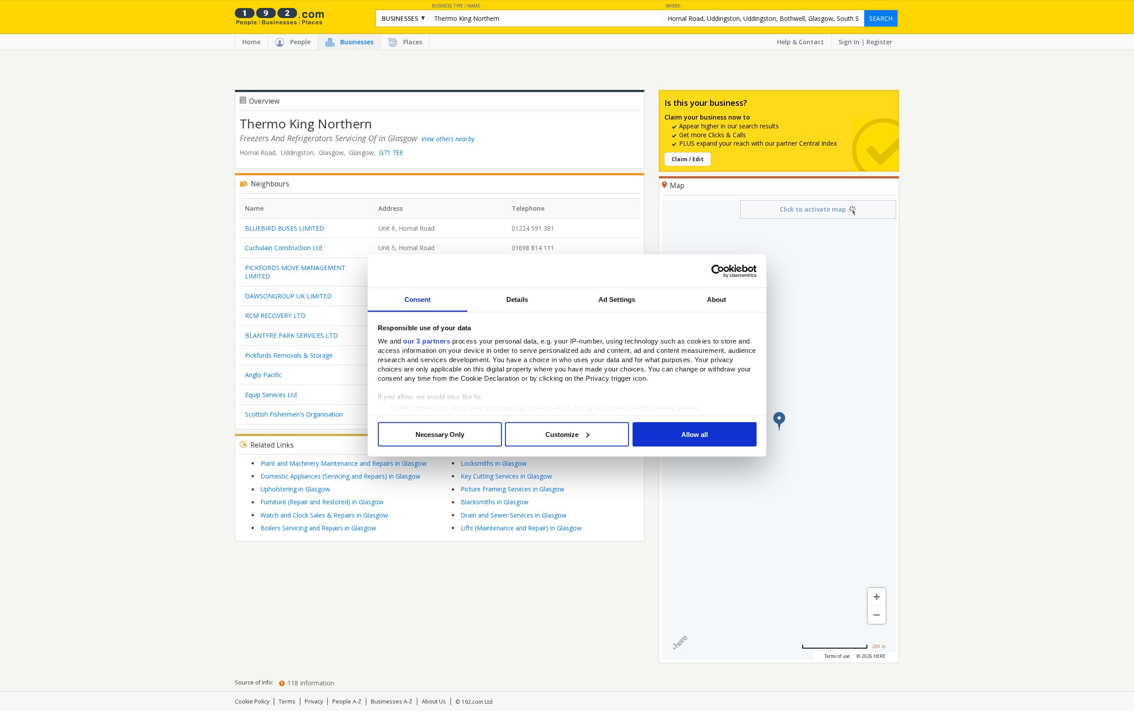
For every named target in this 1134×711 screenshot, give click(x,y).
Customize (562, 434)
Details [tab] (517, 299)
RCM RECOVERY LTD (275, 315)
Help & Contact (800, 42)
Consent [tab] (417, 299)
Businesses (356, 42)
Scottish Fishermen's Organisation (294, 414)
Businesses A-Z (391, 701)
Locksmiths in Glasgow (494, 463)
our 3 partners (426, 341)
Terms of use (837, 656)
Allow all (694, 434)
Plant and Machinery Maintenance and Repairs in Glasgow (343, 463)
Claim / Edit (688, 159)
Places (412, 42)
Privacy (314, 701)
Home (251, 42)
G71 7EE (391, 152)
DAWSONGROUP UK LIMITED (288, 296)
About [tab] (716, 299)
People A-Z (346, 701)
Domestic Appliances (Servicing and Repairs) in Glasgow (340, 476)
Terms (287, 701)
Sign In (849, 42)
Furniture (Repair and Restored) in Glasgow (322, 502)
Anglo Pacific (263, 375)
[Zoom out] (876, 615)
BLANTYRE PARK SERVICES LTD (291, 335)
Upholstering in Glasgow (295, 489)
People (300, 42)
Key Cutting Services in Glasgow (506, 476)
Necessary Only (440, 434)
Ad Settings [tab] (616, 299)
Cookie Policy (252, 701)
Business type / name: (456, 6)
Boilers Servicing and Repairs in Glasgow (318, 528)
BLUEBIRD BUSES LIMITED (284, 228)
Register (879, 42)
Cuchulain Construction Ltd (283, 247)
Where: (673, 6)
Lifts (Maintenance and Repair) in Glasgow (521, 528)
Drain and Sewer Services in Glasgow (514, 515)
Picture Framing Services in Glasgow (512, 489)
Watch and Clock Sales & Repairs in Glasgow (324, 515)
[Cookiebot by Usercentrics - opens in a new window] (718, 271)
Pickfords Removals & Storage (289, 355)
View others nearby (447, 139)
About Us (434, 701)
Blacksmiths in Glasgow (494, 502)
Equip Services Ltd (271, 394)
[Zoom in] (876, 597)
